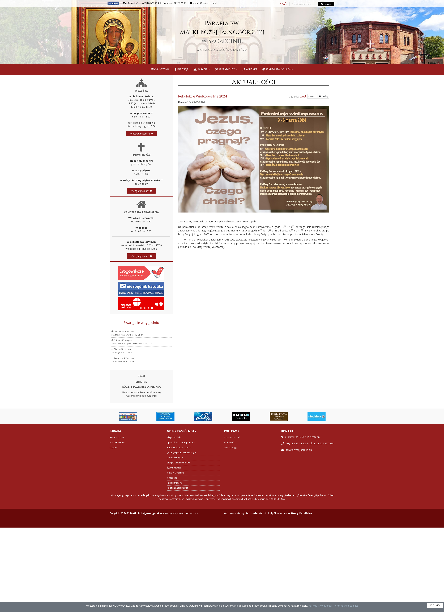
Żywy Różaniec (174, 467)
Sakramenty (226, 69)
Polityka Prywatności (320, 605)
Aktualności (254, 82)
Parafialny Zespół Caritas (179, 447)
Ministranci (172, 477)
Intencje (182, 69)
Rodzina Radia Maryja (177, 487)
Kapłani (113, 447)
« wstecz (312, 96)
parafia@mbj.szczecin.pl (205, 3)
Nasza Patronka (117, 442)
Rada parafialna (174, 482)
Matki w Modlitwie (175, 472)
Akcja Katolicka (174, 437)
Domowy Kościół (175, 457)
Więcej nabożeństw (140, 133)
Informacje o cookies (346, 605)
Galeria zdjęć (230, 447)
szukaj (327, 4)
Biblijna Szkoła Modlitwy (178, 462)
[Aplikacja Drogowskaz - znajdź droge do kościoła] (141, 272)
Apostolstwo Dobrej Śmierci (181, 442)
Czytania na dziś (232, 437)
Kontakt (251, 69)
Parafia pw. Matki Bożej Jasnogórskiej (222, 35)
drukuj (324, 96)
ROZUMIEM (435, 605)
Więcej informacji (140, 191)
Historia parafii (117, 437)
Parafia (202, 69)
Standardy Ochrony (279, 69)
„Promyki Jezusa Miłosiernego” (182, 452)
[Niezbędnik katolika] (141, 288)
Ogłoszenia (161, 69)
